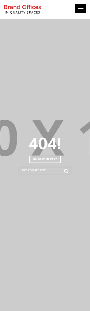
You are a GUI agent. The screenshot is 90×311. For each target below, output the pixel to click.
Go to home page (45, 159)
